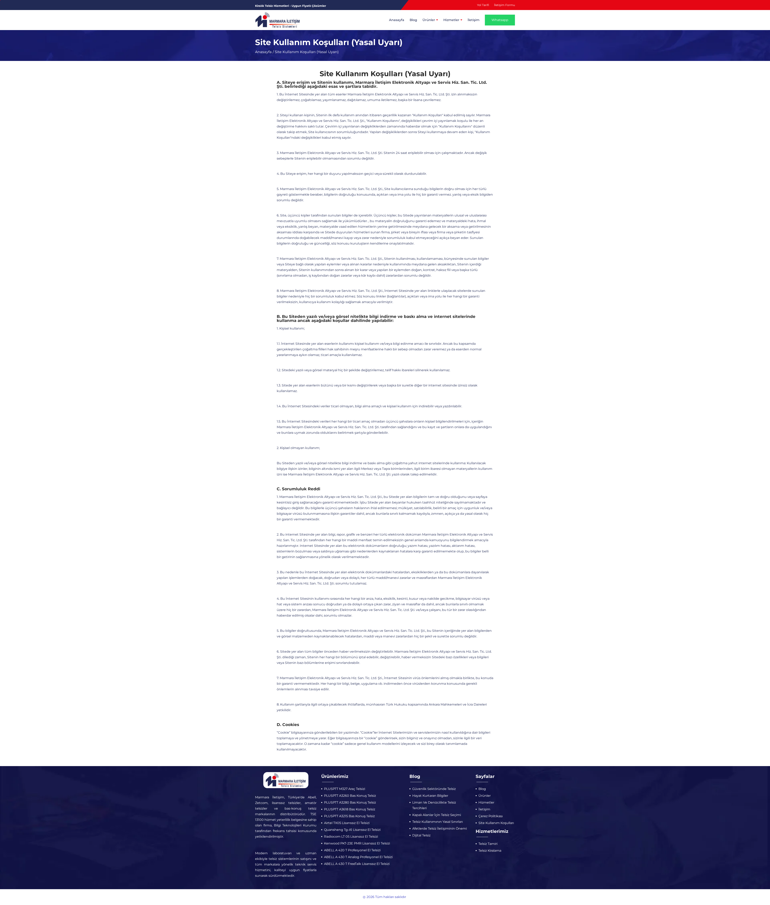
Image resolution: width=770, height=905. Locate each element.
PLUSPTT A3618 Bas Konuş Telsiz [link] (349, 809)
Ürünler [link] (428, 20)
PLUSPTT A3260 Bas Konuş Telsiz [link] (350, 796)
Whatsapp (499, 20)
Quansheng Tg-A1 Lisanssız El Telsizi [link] (352, 830)
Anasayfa (263, 52)
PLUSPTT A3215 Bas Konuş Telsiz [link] (349, 816)
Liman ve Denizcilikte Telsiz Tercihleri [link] (434, 805)
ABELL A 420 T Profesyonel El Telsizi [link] (352, 850)
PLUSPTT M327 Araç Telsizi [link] (344, 789)
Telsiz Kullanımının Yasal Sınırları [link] (437, 822)
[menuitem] (399, 20)
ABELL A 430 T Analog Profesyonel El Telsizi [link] (358, 857)
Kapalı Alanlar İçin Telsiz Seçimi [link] (436, 815)
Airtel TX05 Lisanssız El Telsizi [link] (347, 823)
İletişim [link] (473, 20)
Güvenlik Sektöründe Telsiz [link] (434, 789)
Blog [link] (413, 20)
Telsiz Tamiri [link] (487, 844)
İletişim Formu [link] (504, 5)
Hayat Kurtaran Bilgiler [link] (430, 796)
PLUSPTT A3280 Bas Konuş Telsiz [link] (350, 802)
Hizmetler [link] (451, 20)
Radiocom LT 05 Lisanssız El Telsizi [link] (351, 836)
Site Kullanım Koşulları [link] (496, 823)
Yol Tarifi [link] (483, 5)
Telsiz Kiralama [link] (489, 850)
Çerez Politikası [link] (490, 816)
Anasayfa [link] (396, 20)
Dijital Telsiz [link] (421, 835)
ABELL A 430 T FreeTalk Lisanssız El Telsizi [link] (357, 864)
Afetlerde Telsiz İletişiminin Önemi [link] (439, 828)
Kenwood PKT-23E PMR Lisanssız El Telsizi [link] (357, 843)
